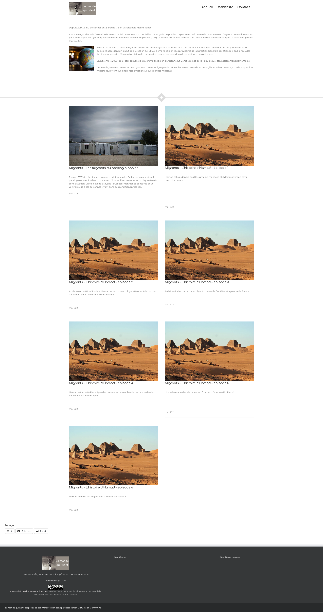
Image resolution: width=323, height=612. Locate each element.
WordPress (47, 607)
